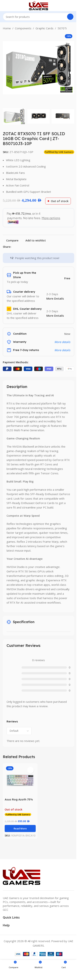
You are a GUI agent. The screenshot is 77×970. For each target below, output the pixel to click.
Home (7, 28)
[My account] (72, 5)
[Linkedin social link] (27, 246)
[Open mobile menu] (4, 5)
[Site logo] (38, 5)
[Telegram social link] (31, 246)
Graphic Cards (44, 28)
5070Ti (62, 28)
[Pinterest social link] (22, 246)
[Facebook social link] (13, 246)
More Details (55, 298)
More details (62, 350)
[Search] (70, 17)
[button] (6, 68)
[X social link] (18, 246)
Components (23, 28)
